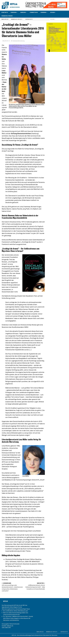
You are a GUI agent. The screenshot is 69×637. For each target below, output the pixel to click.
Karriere (23, 12)
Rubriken (13, 12)
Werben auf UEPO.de (16, 19)
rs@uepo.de (9, 626)
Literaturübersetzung (19, 41)
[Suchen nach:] (58, 19)
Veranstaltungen (6, 16)
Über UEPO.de (4, 19)
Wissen (52, 12)
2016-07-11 (7, 41)
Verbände (43, 12)
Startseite (4, 12)
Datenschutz (29, 19)
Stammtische (34, 12)
